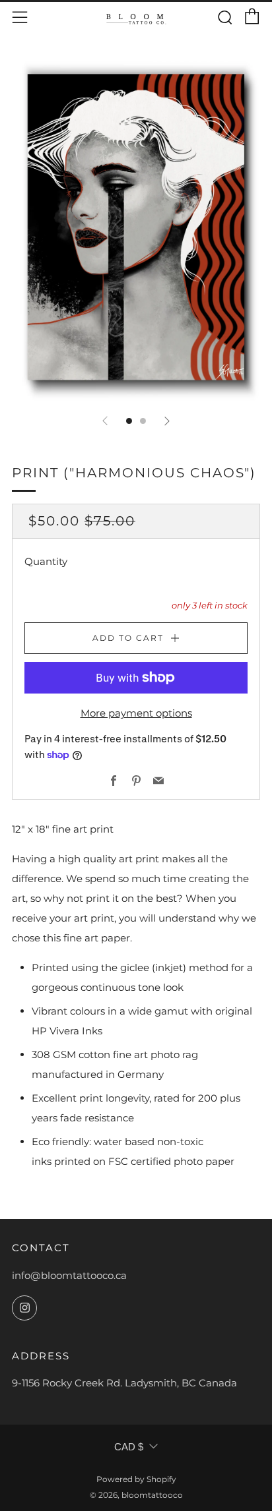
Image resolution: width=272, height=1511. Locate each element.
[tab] (129, 421)
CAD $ (128, 1446)
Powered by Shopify (136, 1479)
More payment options (136, 713)
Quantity (45, 561)
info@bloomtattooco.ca (69, 1275)
